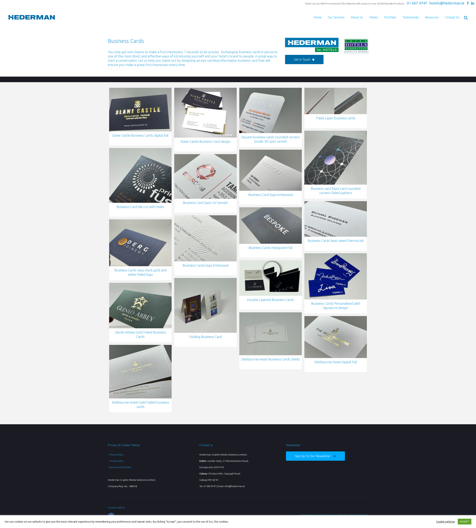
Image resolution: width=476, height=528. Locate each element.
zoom (139, 109)
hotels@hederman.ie (446, 3)
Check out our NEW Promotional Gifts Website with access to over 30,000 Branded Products (354, 3)
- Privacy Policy (115, 454)
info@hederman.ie (234, 486)
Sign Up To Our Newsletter (313, 456)
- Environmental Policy (119, 467)
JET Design (363, 515)
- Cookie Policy (115, 461)
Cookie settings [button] (445, 521)
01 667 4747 (417, 3)
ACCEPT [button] (464, 521)
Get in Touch (302, 59)
